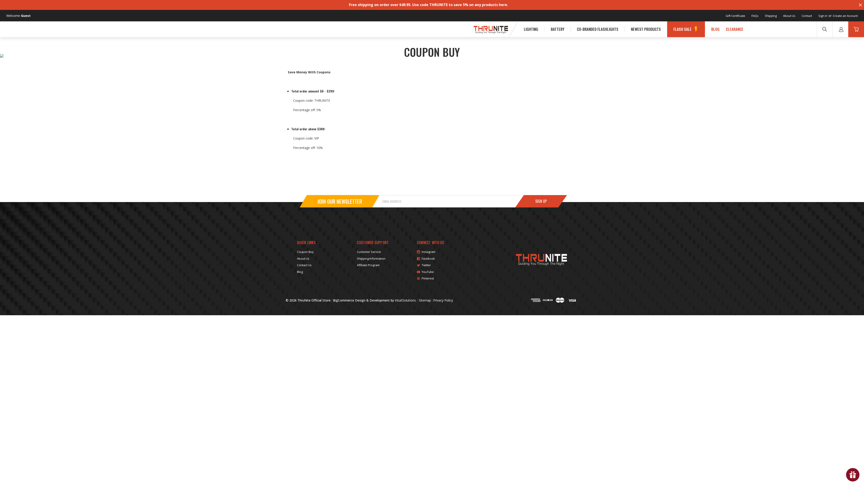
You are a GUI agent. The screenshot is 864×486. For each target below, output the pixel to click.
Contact (807, 16)
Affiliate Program (368, 265)
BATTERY (557, 29)
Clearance (734, 29)
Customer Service (369, 252)
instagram (428, 252)
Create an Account (845, 16)
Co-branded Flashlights (597, 29)
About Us (789, 16)
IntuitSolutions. (405, 300)
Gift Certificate (735, 16)
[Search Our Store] (824, 29)
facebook (428, 258)
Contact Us (304, 265)
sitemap (425, 300)
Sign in (822, 16)
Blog (715, 29)
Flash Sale (682, 29)
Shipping (771, 16)
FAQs (755, 16)
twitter (426, 265)
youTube (428, 272)
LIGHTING (531, 29)
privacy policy (443, 300)
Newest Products (646, 29)
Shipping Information (371, 258)
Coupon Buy (305, 252)
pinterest (428, 278)
